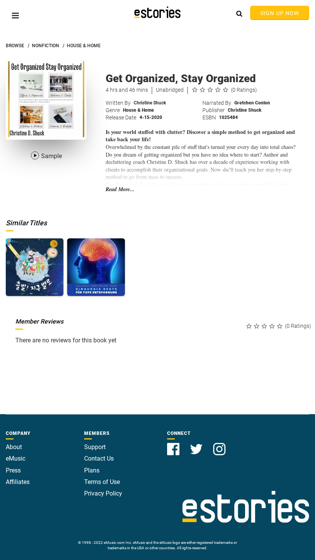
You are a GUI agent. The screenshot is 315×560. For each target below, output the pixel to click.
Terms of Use (102, 482)
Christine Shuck (150, 103)
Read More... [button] (120, 189)
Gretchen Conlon (252, 103)
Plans (91, 470)
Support (95, 447)
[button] (15, 16)
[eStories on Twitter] (197, 444)
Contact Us (99, 458)
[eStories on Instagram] (219, 444)
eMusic (15, 458)
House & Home (138, 110)
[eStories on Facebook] (174, 444)
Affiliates (18, 482)
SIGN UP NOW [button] (279, 13)
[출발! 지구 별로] (34, 267)
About (14, 447)
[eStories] (157, 12)
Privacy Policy (103, 493)
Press (13, 470)
